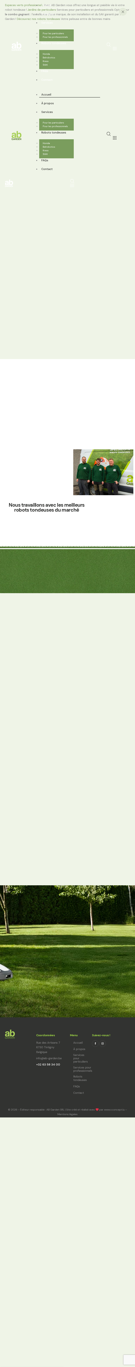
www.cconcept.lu (114, 1109)
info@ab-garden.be (49, 1058)
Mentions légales (67, 1114)
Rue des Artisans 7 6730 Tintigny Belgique (48, 1047)
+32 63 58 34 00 (48, 1064)
